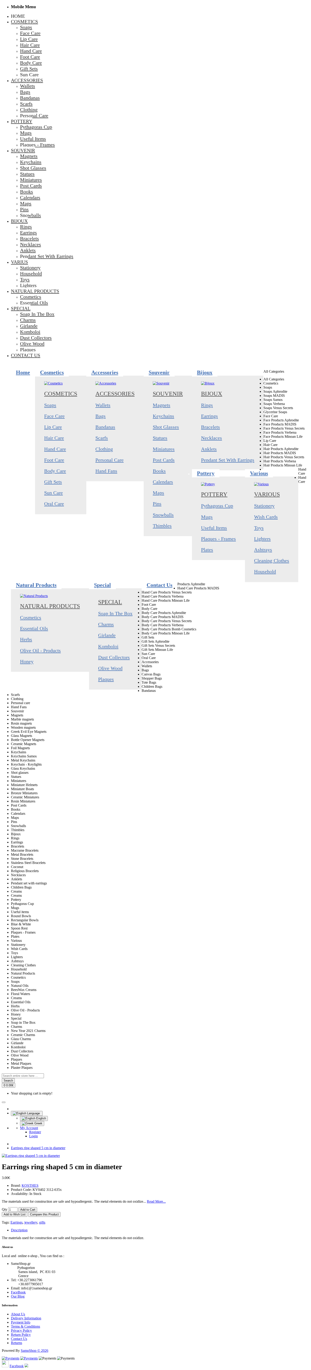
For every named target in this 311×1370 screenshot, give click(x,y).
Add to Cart (27, 1209)
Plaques (106, 679)
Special (110, 602)
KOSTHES (30, 1185)
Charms (106, 624)
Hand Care (55, 449)
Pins (157, 504)
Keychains (163, 416)
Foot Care (54, 460)
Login (33, 1136)
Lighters (262, 539)
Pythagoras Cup (217, 506)
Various (267, 494)
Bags (100, 416)
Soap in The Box (115, 613)
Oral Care (54, 504)
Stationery (264, 506)
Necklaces (211, 438)
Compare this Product (44, 1214)
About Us (18, 1314)
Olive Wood (110, 668)
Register (35, 1132)
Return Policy (21, 1335)
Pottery (214, 494)
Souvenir (168, 393)
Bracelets (210, 427)
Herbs (26, 639)
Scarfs (101, 438)
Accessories (115, 393)
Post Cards (164, 460)
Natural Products (50, 606)
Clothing (104, 449)
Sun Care (53, 493)
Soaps (50, 405)
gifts (42, 1222)
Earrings (209, 416)
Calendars (163, 482)
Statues (160, 438)
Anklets (209, 449)
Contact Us (19, 1339)
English (40, 1118)
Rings (207, 405)
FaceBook (18, 1292)
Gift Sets (53, 482)
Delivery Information (26, 1318)
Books (159, 471)
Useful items (214, 528)
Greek (37, 1123)
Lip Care (53, 427)
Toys (259, 528)
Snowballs (163, 515)
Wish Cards (266, 517)
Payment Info (20, 1322)
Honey (26, 661)
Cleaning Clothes (271, 560)
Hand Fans (106, 471)
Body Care (55, 471)
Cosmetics (60, 393)
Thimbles (162, 526)
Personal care (109, 460)
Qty (4, 1209)
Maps (158, 493)
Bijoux (211, 393)
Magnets (161, 405)
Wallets (102, 405)
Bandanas (105, 427)
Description (19, 1230)
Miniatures (164, 449)
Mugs (207, 517)
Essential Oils (34, 628)
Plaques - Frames (218, 539)
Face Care (54, 416)
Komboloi (108, 646)
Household (265, 571)
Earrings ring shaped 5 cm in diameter (38, 1148)
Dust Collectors (114, 657)
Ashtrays (263, 550)
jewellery (30, 1222)
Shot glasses (166, 427)
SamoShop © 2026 (34, 1350)
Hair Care (54, 438)
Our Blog (18, 1296)
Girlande (107, 635)
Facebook (17, 1366)
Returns (16, 1343)
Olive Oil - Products (40, 650)
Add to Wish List (14, 1214)
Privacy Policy (21, 1330)
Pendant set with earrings (227, 460)
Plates (207, 550)
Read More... (156, 1201)
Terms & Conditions (25, 1326)
